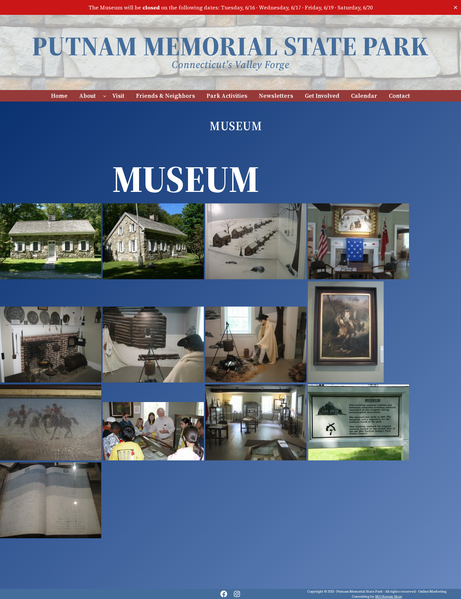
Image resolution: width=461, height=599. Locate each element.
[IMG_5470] (346, 380)
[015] (51, 277)
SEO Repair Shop (388, 596)
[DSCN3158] (154, 458)
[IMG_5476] (256, 277)
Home (59, 96)
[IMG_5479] (50, 536)
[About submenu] (104, 95)
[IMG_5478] (256, 458)
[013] (358, 458)
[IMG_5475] (154, 380)
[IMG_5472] (358, 277)
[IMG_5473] (51, 380)
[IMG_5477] (256, 380)
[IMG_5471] (51, 458)
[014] (154, 277)
